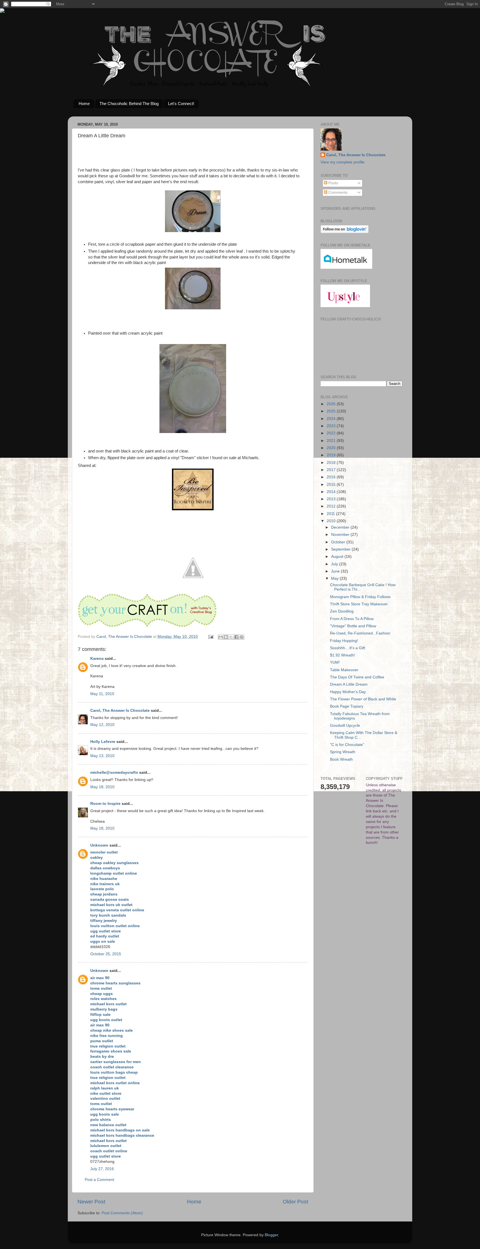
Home (84, 103)
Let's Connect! (181, 103)
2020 (332, 448)
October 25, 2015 (105, 954)
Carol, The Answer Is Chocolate (120, 710)
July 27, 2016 (102, 1169)
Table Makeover (344, 670)
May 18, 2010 (102, 787)
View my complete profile (342, 162)
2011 (331, 514)
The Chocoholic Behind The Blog (129, 103)
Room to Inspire (105, 804)
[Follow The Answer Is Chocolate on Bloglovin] (345, 232)
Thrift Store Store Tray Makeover (359, 604)
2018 (332, 463)
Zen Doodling (342, 611)
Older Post (295, 1202)
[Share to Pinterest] (241, 637)
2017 (332, 470)
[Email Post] (210, 637)
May (335, 578)
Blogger (271, 1235)
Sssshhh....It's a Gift (347, 648)
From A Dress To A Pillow (352, 619)
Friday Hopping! (344, 641)
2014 (332, 492)
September (341, 549)
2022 (332, 433)
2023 (332, 426)
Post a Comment (99, 1180)
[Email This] (220, 637)
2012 (332, 506)
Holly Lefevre (102, 742)
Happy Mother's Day (348, 692)
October (338, 542)
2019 (332, 455)
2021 (332, 441)
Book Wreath (341, 759)
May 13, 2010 (102, 756)
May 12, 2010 (102, 725)
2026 (332, 404)
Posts (332, 183)
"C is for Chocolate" (347, 745)
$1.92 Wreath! (342, 655)
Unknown (99, 845)
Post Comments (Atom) (122, 1213)
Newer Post (91, 1202)
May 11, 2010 (102, 694)
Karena (97, 658)
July (335, 564)
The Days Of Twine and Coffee (357, 677)
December (341, 527)
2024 (332, 419)
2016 (332, 477)
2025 (332, 411)
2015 (332, 484)
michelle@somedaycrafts (114, 772)
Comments (337, 192)
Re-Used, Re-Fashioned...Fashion (360, 633)
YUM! (335, 662)
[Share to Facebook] (236, 637)
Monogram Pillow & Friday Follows (360, 597)
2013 (332, 499)
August (337, 556)
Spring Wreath (342, 752)
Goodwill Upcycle (345, 725)
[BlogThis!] (226, 637)
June (336, 571)
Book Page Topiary (346, 706)
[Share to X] (231, 637)
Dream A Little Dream (349, 684)
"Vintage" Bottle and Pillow (353, 626)
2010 (332, 521)
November (341, 535)
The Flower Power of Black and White (363, 699)
